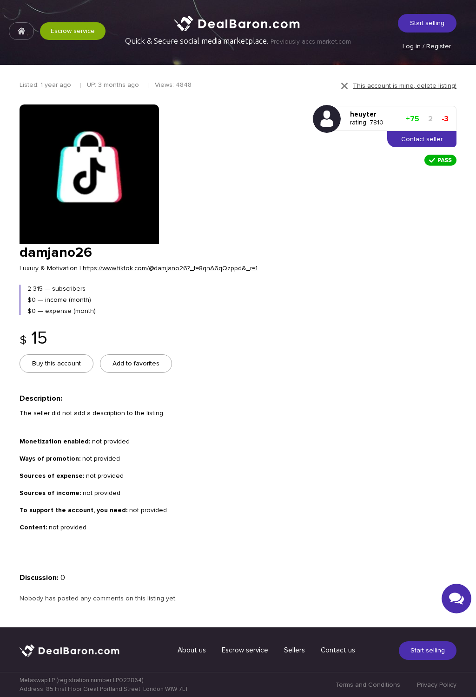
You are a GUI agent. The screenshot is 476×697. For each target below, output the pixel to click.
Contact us (338, 650)
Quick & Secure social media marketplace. (238, 41)
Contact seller (422, 139)
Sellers (294, 650)
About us (192, 650)
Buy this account (56, 363)
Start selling (427, 23)
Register (438, 46)
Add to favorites (135, 363)
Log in (412, 46)
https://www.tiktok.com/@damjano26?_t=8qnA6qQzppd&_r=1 (170, 268)
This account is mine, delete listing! (404, 86)
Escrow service (73, 31)
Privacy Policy (436, 685)
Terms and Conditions (368, 685)
